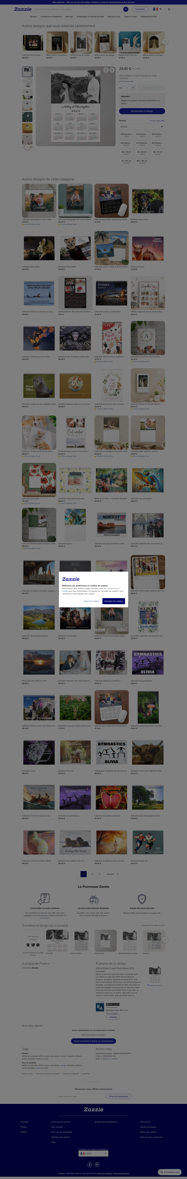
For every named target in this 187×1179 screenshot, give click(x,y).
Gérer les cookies (91, 601)
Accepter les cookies (113, 601)
